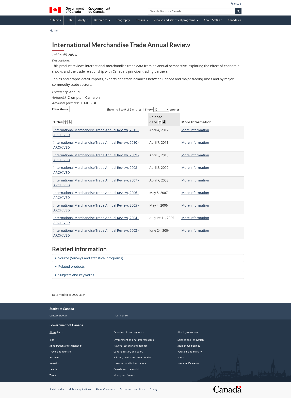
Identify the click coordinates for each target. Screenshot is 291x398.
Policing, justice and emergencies (133, 357)
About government (188, 332)
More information (195, 130)
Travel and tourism (60, 351)
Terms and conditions (132, 389)
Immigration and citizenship (66, 345)
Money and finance (124, 375)
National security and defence (131, 345)
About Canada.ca (105, 389)
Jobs (52, 339)
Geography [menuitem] (123, 20)
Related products (71, 266)
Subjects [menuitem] (55, 20)
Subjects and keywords (76, 275)
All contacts (56, 332)
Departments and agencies (129, 332)
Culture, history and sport (128, 351)
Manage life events (188, 363)
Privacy (153, 389)
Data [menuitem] (70, 20)
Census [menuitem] (140, 20)
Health (53, 369)
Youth (180, 357)
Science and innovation (190, 339)
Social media (57, 389)
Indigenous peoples (188, 345)
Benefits (54, 363)
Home (54, 30)
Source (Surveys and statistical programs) (90, 258)
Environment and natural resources (134, 339)
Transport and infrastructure (130, 363)
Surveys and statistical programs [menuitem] (174, 20)
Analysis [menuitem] (83, 20)
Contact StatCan (59, 315)
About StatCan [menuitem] (213, 20)
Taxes (53, 375)
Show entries (162, 109)
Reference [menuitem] (100, 20)
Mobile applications (80, 389)
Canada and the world (126, 369)
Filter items (60, 109)
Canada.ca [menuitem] (234, 20)
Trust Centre (121, 315)
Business (55, 357)
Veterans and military (189, 351)
